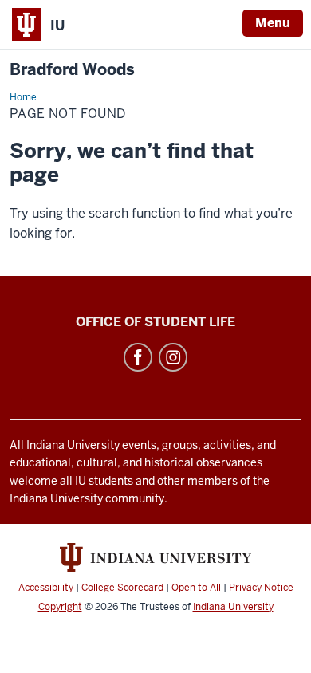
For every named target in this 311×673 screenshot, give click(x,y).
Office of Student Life (155, 321)
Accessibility (45, 587)
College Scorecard (122, 587)
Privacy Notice (261, 587)
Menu (272, 22)
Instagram (173, 357)
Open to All (196, 587)
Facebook (138, 357)
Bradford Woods (72, 70)
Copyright (60, 606)
